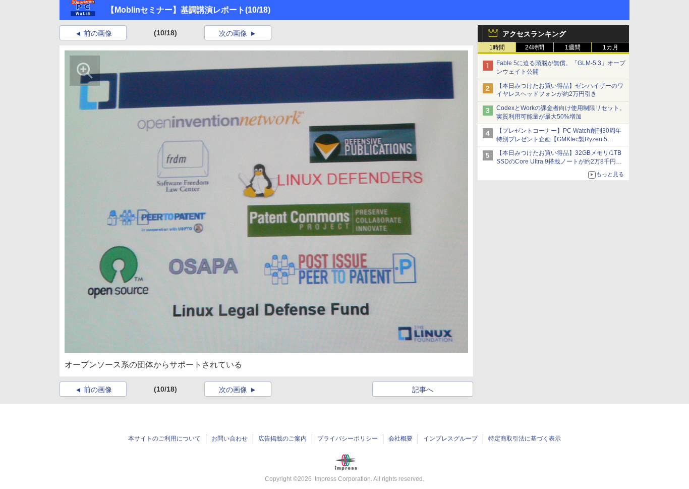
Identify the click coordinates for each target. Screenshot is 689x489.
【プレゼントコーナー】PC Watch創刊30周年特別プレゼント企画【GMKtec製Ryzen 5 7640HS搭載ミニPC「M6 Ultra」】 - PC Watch (560, 139)
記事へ (422, 390)
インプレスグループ (450, 438)
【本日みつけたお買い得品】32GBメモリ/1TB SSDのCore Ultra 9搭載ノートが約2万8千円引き (559, 161)
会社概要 (400, 438)
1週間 (573, 47)
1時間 (497, 47)
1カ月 (610, 47)
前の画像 (98, 33)
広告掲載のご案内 (282, 438)
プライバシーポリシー (347, 438)
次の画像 (233, 33)
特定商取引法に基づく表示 (524, 438)
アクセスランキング (534, 34)
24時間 (534, 47)
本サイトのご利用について (164, 438)
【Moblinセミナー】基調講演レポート (175, 10)
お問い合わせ (229, 438)
